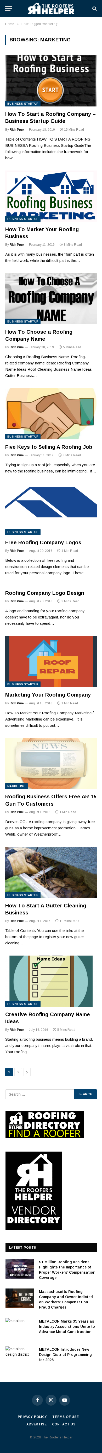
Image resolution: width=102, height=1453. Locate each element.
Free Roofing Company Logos (43, 542)
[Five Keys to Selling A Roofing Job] (51, 413)
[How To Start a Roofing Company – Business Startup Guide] (51, 80)
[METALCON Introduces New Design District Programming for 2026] (19, 1356)
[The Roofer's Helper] (51, 8)
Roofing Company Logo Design (44, 593)
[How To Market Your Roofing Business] (51, 196)
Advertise (36, 1424)
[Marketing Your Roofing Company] (51, 661)
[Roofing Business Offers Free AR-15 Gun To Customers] (51, 763)
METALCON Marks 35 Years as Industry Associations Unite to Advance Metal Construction (67, 1326)
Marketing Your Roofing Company (48, 695)
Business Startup (22, 103)
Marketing (16, 786)
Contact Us (64, 1424)
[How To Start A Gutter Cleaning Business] (51, 872)
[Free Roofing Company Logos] (51, 509)
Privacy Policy (32, 1417)
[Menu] (8, 8)
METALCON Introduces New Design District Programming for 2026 (65, 1354)
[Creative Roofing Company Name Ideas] (51, 981)
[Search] (94, 8)
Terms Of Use (65, 1417)
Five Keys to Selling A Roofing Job (48, 447)
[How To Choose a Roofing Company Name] (51, 298)
